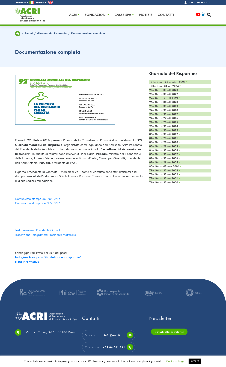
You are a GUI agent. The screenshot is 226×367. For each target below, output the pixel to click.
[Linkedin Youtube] (203, 15)
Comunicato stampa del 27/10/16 (37, 203)
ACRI (73, 15)
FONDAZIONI (95, 15)
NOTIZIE (145, 15)
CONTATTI (166, 15)
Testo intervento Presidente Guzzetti (38, 230)
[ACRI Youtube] (198, 15)
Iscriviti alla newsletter (169, 331)
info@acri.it (112, 335)
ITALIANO (22, 2)
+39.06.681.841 (114, 347)
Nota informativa (27, 261)
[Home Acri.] (17, 33)
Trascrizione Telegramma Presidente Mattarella (45, 234)
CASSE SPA (122, 15)
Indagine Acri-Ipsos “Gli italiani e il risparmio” (48, 257)
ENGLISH (41, 2)
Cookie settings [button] (175, 361)
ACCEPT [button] (195, 361)
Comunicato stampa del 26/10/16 (37, 199)
